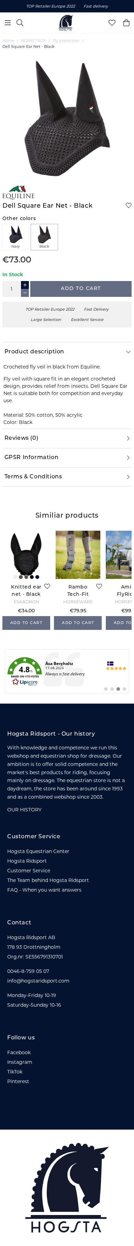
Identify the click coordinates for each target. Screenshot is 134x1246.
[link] (67, 671)
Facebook (19, 1052)
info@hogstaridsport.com (38, 981)
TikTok (14, 1072)
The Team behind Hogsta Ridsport (48, 880)
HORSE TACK (33, 40)
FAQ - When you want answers (44, 890)
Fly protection (66, 40)
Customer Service (28, 871)
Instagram (19, 1062)
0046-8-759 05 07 (28, 971)
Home (8, 40)
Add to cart (81, 288)
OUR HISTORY (24, 810)
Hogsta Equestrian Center (38, 851)
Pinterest (18, 1081)
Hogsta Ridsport (27, 861)
